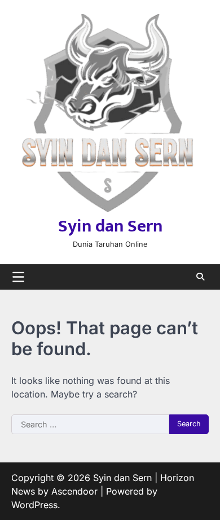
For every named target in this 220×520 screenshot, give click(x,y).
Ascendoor (74, 491)
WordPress (34, 504)
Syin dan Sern (110, 226)
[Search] (200, 276)
